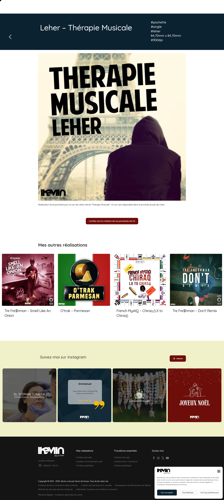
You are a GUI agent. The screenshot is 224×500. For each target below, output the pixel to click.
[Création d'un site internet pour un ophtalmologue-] (29, 395)
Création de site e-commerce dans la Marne (58, 485)
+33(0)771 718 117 (50, 465)
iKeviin (180, 358)
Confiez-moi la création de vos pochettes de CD (112, 221)
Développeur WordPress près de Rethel (132, 485)
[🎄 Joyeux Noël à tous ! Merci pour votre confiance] (195, 395)
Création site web (84, 457)
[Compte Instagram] (158, 458)
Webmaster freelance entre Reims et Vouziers (96, 489)
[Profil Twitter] (163, 458)
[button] (219, 471)
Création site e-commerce (126, 461)
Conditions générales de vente (68, 495)
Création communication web (89, 461)
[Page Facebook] (154, 458)
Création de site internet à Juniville (96, 485)
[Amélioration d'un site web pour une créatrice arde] (139, 395)
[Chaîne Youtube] (167, 458)
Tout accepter (167, 492)
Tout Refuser (188, 492)
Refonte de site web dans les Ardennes (55, 489)
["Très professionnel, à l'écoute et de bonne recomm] (84, 395)
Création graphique (84, 465)
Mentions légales (45, 495)
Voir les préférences (209, 492)
